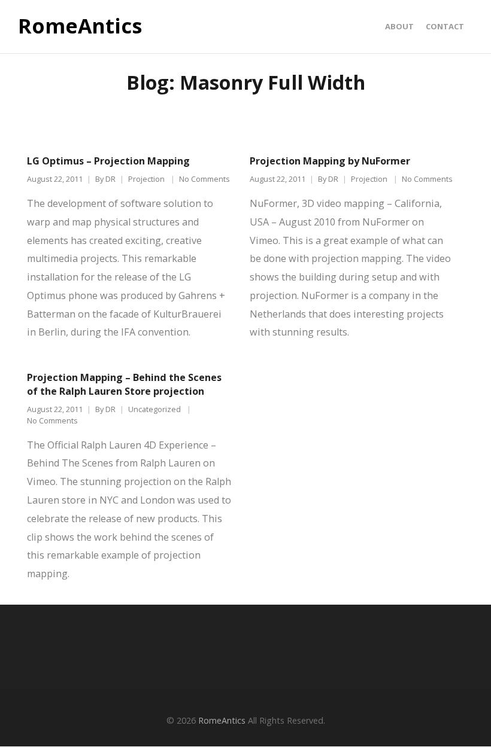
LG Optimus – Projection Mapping (108, 160)
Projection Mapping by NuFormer (330, 160)
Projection (146, 179)
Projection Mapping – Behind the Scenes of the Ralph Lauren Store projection (124, 384)
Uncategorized (154, 409)
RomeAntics (80, 26)
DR (110, 179)
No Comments (204, 179)
